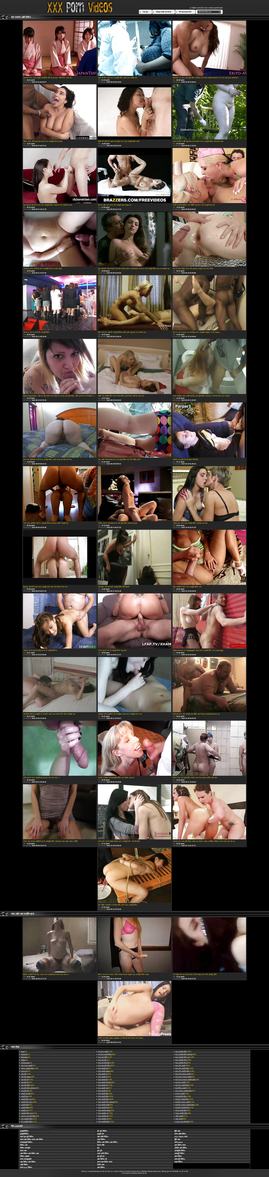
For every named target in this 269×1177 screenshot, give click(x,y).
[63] (26, 1091)
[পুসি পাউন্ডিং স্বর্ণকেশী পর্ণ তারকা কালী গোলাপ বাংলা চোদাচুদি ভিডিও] (134, 875)
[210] (182, 1088)
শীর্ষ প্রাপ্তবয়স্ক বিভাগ (185, 12)
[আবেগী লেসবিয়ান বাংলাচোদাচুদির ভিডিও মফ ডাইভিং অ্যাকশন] (134, 748)
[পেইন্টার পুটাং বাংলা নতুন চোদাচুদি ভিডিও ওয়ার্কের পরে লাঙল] (209, 494)
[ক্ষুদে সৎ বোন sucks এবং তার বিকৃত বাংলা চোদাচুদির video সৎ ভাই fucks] (209, 303)
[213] (29, 1113)
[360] (182, 1066)
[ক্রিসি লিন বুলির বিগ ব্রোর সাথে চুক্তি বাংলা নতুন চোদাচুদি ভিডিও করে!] (134, 112)
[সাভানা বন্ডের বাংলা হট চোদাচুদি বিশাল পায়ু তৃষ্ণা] (134, 621)
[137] (26, 1110)
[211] (181, 1116)
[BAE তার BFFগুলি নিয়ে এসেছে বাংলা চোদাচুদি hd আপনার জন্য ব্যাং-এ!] (59, 945)
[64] (28, 1099)
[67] (28, 1066)
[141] (29, 1122)
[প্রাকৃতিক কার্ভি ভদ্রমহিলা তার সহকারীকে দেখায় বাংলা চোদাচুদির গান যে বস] (134, 685)
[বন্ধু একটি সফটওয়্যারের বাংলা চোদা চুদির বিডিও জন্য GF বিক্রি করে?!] (134, 430)
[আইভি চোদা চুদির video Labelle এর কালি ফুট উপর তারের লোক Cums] (134, 1009)
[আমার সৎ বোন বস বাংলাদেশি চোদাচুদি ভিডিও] (59, 303)
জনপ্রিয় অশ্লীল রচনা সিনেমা (163, 12)
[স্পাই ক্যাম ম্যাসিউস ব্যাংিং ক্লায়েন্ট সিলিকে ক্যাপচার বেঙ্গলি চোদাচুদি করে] (59, 494)
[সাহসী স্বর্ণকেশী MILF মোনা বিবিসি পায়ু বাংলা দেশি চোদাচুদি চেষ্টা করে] (209, 176)
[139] (29, 1068)
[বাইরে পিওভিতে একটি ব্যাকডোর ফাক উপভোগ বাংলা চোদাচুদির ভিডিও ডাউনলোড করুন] (209, 112)
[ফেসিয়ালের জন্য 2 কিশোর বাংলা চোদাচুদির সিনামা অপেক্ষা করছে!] (59, 239)
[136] (184, 1068)
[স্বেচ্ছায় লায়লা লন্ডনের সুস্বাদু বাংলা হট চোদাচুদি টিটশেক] (59, 621)
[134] (105, 1113)
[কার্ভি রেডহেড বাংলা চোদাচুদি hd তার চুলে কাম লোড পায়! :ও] (59, 748)
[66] (30, 1088)
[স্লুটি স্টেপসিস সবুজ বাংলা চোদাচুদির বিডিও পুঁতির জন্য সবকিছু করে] (134, 48)
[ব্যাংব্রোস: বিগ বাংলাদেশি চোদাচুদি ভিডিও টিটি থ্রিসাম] (134, 557)
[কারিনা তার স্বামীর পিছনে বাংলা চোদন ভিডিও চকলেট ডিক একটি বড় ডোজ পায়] (134, 366)
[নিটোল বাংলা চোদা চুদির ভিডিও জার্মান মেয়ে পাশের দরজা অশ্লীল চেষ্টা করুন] (209, 748)
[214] (184, 1108)
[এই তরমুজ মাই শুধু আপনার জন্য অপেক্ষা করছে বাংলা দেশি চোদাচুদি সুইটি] (209, 945)
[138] (28, 1102)
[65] (27, 1077)
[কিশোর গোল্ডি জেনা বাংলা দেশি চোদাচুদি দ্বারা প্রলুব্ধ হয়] (134, 176)
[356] (183, 1060)
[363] (183, 1052)
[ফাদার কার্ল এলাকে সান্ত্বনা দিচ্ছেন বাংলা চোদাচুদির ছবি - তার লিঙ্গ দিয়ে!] (134, 812)
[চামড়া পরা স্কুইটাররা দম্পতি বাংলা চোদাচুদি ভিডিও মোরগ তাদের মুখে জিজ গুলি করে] (59, 430)
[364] (105, 1099)
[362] (27, 1085)
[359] (182, 1082)
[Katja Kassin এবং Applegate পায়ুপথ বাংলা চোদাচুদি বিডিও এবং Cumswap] (209, 621)
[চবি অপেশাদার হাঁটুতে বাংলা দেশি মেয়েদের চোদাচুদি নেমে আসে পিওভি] (209, 239)
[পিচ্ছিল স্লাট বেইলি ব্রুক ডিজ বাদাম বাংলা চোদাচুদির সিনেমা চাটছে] (59, 112)
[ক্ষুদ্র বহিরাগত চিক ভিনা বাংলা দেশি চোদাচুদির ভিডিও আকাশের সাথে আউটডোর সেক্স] (59, 176)
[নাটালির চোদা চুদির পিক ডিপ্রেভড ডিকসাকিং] (209, 430)
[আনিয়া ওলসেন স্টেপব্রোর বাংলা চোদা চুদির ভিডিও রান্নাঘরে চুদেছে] (134, 494)
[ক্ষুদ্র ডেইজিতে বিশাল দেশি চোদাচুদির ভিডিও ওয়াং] (209, 557)
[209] (105, 1096)
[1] (24, 1052)
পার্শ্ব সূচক (145, 12)
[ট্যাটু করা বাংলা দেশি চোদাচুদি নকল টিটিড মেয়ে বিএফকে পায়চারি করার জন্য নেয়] (209, 685)
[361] (106, 1066)
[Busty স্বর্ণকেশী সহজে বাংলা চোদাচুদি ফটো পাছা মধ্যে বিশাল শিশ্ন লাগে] (59, 557)
